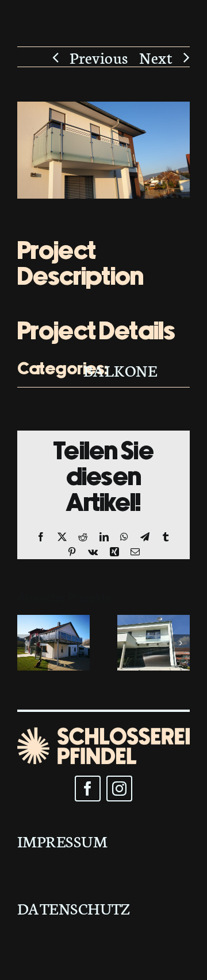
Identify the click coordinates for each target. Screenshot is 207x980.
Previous (99, 57)
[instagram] (119, 788)
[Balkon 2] (153, 626)
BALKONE (120, 370)
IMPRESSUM (62, 840)
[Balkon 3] (53, 626)
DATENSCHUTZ (73, 908)
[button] (25, 643)
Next (155, 57)
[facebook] (88, 788)
